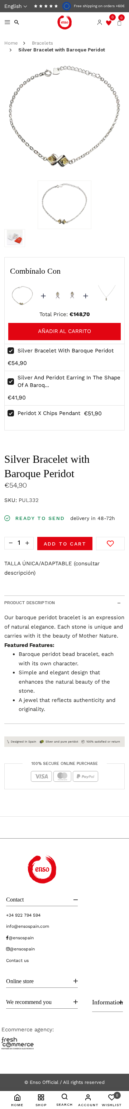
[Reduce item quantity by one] (11, 542)
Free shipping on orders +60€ (99, 6)
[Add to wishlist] (110, 543)
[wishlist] (108, 22)
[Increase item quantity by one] (27, 542)
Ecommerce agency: (27, 1029)
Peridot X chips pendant (49, 413)
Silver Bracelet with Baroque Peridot (66, 350)
